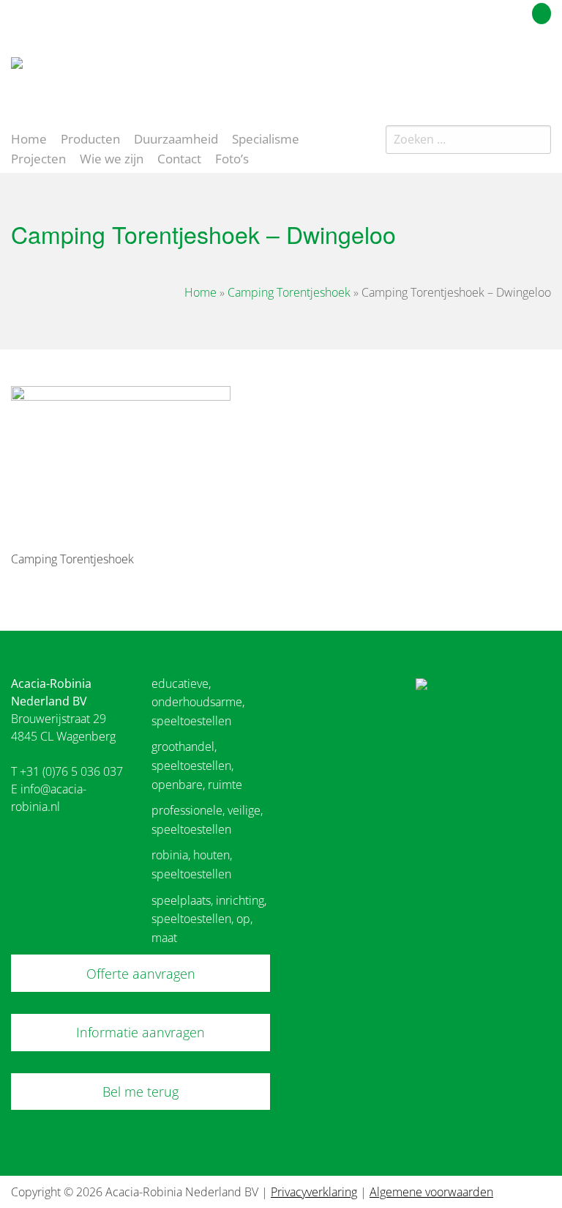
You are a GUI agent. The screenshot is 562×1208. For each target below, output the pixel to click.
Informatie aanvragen (140, 1032)
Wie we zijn (111, 157)
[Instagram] (543, 69)
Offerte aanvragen (140, 973)
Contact (179, 157)
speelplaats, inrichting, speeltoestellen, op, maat (208, 919)
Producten (90, 137)
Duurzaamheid (176, 137)
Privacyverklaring (314, 1192)
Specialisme (265, 137)
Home (29, 137)
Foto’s (232, 157)
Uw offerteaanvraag (476, 11)
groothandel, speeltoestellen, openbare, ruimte (196, 765)
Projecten (38, 157)
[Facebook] (517, 69)
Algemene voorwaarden (431, 1192)
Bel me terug (140, 1091)
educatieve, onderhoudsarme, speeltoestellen (197, 702)
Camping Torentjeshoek (289, 292)
